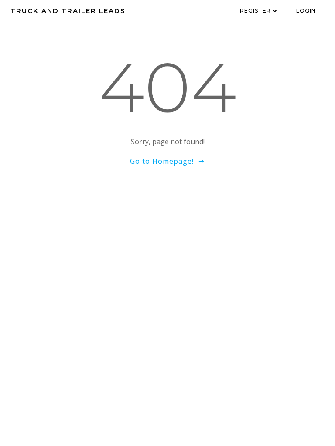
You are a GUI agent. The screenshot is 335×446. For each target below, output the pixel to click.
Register (255, 10)
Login (306, 10)
